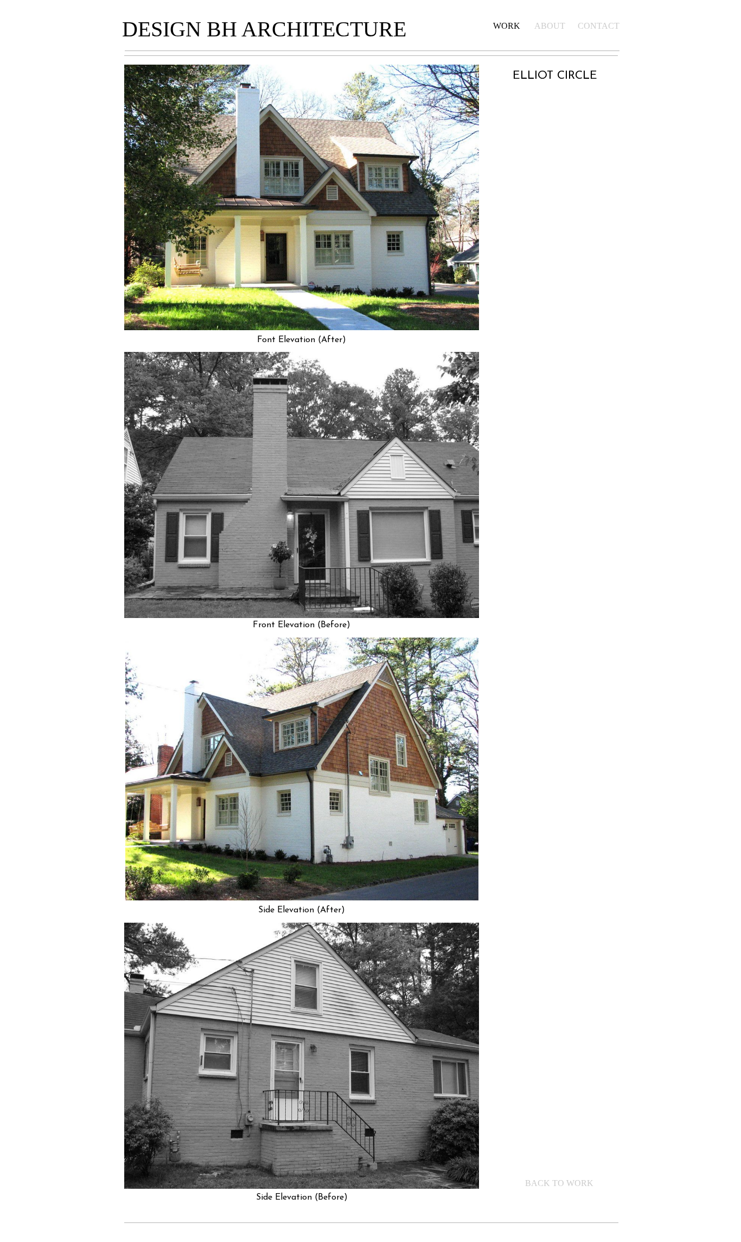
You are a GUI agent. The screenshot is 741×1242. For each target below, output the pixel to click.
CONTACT (598, 25)
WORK (506, 25)
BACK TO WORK (559, 1183)
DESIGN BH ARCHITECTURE (264, 29)
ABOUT (549, 25)
